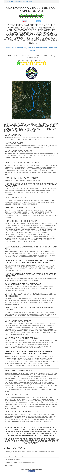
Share (25, 21)
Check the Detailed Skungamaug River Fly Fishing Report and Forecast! (31, 49)
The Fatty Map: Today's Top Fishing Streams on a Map (18, 456)
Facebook (32, 471)
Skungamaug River (27, 1)
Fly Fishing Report (9, 1)
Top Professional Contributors (12, 459)
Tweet (38, 21)
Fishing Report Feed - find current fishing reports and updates (20, 462)
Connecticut (18, 1)
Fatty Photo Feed (9, 465)
